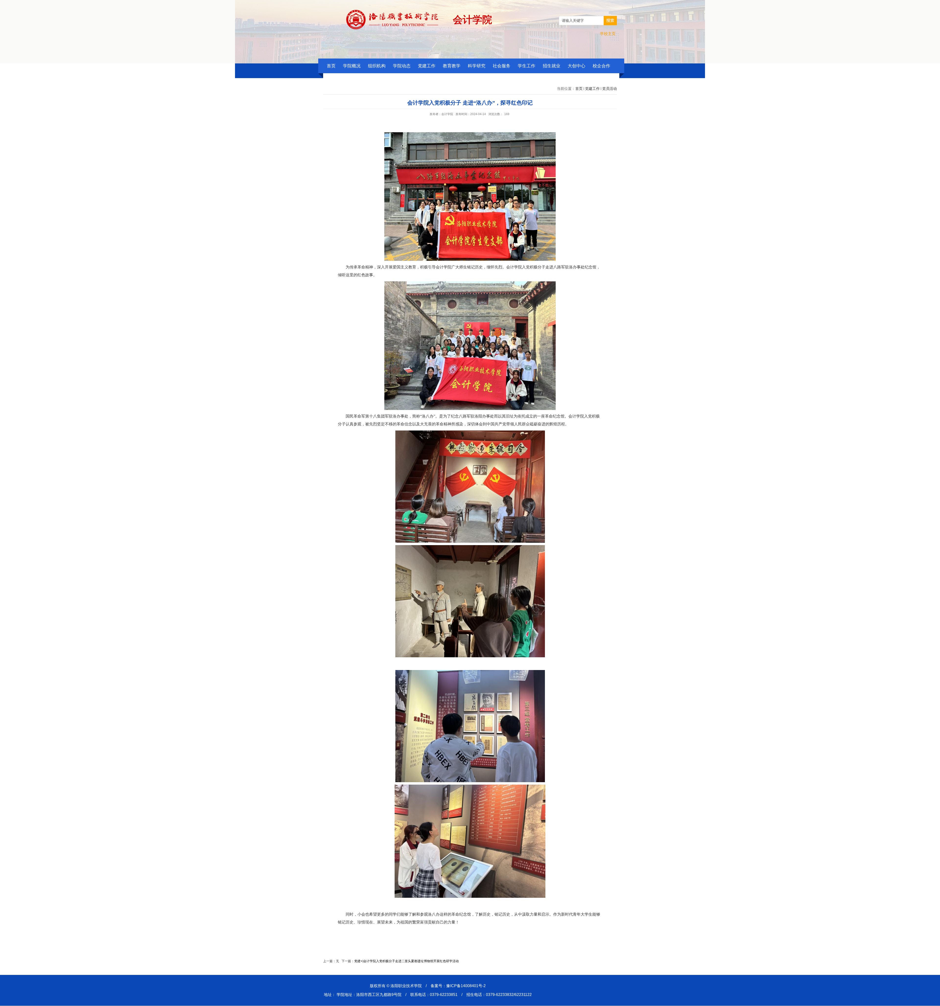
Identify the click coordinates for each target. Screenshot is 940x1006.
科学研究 (476, 65)
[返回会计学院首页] (392, 11)
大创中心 (576, 65)
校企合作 (601, 65)
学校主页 (608, 34)
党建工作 (426, 65)
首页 (331, 65)
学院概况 (352, 65)
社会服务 (501, 65)
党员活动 (609, 88)
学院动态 (402, 65)
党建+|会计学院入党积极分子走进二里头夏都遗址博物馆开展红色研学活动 (406, 961)
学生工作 (526, 65)
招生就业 (551, 65)
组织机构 (377, 65)
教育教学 (451, 65)
